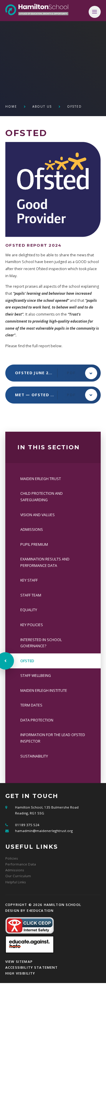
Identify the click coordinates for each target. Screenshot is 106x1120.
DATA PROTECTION (36, 720)
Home (11, 106)
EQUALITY (28, 609)
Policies (11, 858)
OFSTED (74, 106)
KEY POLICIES (31, 624)
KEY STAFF (29, 580)
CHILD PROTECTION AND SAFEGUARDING (41, 496)
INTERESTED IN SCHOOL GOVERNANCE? (41, 643)
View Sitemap (19, 961)
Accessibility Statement (31, 967)
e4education (40, 910)
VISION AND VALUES (37, 514)
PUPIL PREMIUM (34, 544)
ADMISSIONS (31, 529)
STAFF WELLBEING (35, 675)
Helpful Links (15, 882)
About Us (42, 106)
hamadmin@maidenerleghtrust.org (44, 830)
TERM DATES (31, 705)
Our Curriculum (18, 876)
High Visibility (20, 973)
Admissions (14, 870)
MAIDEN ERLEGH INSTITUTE (43, 690)
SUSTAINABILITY (34, 756)
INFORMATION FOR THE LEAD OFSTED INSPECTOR (52, 738)
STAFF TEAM (30, 595)
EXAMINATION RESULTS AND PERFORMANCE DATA (44, 562)
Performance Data (20, 864)
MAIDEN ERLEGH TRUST (40, 478)
